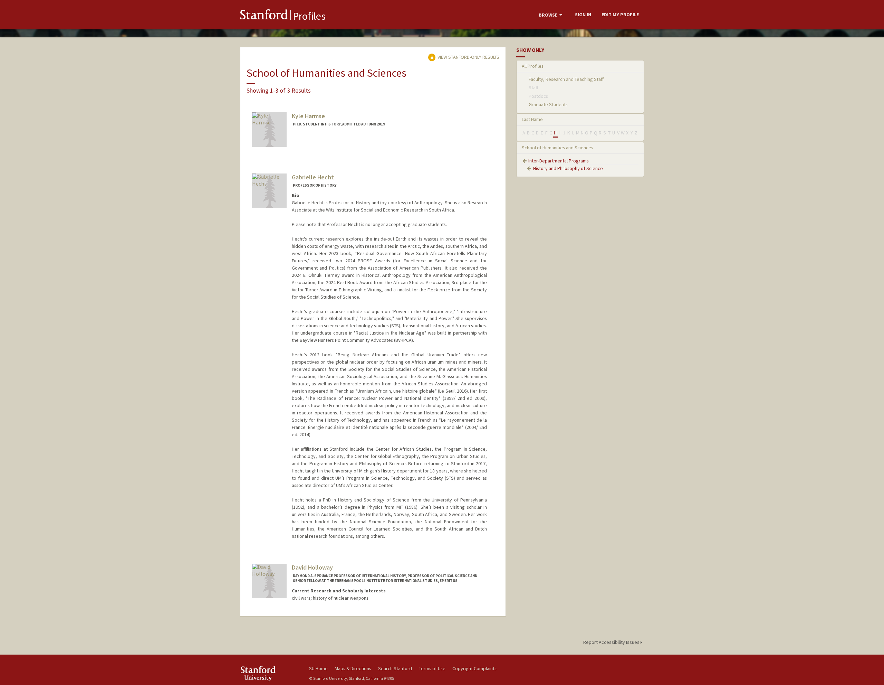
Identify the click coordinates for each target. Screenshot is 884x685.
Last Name (532, 119)
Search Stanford (395, 668)
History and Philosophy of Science (568, 168)
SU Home (318, 668)
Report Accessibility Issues (612, 642)
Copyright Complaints (474, 668)
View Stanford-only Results (467, 57)
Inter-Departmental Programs (558, 161)
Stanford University (269, 673)
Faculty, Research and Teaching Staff (566, 79)
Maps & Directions (353, 668)
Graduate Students (548, 104)
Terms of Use (432, 668)
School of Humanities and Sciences (557, 147)
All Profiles (533, 66)
